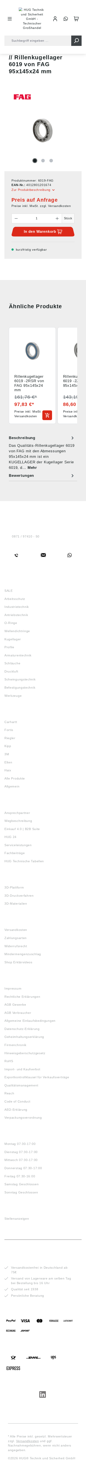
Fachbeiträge (14, 853)
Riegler (9, 738)
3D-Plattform (14, 887)
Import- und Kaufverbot (22, 1069)
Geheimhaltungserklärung (24, 1037)
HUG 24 (10, 837)
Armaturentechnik (18, 655)
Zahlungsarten (15, 938)
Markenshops (17, 714)
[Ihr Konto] (55, 18)
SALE (8, 590)
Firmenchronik (15, 1045)
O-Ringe (10, 623)
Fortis (8, 730)
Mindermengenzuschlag (22, 954)
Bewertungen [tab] (21, 475)
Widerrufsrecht (15, 946)
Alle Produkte (14, 778)
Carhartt (10, 722)
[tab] (42, 453)
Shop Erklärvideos (18, 962)
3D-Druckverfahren (19, 895)
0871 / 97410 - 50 (25, 536)
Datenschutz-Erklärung (22, 1029)
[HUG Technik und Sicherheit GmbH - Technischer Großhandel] (32, 19)
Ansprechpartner (17, 813)
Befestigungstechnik (19, 687)
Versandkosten (15, 930)
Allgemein (11, 786)
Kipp (7, 746)
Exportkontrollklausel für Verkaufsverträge (36, 1077)
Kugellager (12, 639)
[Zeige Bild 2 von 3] (43, 160)
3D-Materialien (15, 903)
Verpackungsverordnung (23, 1117)
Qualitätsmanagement (21, 1085)
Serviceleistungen (18, 845)
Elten (8, 762)
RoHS (8, 1061)
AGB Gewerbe (15, 1004)
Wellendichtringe (17, 631)
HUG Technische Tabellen (24, 861)
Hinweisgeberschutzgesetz (24, 1053)
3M (6, 754)
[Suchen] (76, 41)
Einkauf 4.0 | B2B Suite (22, 829)
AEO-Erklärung (15, 1109)
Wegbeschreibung (18, 821)
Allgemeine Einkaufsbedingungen (30, 1020)
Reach (9, 1093)
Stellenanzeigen (16, 1218)
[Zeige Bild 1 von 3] (35, 160)
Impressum (12, 988)
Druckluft (11, 671)
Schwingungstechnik (20, 679)
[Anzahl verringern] (16, 218)
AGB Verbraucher (17, 1012)
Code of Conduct (17, 1101)
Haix (7, 770)
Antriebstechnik (16, 615)
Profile (9, 647)
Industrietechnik (16, 607)
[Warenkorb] (76, 18)
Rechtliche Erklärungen (22, 996)
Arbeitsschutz (14, 599)
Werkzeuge (13, 695)
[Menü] (9, 18)
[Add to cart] (47, 415)
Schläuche (12, 663)
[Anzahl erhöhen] (57, 218)
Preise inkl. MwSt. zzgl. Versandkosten (41, 206)
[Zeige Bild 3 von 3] (51, 160)
